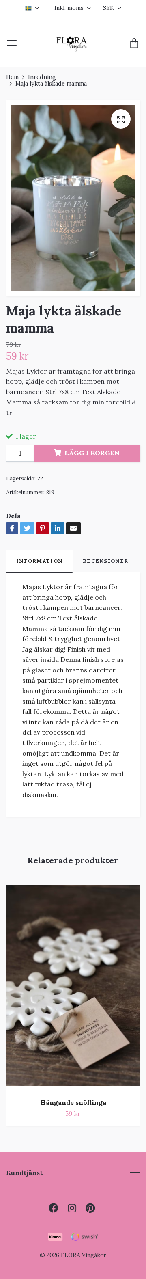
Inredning (42, 77)
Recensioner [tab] (105, 560)
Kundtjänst (24, 1173)
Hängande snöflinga (73, 1102)
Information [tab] (39, 560)
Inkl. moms (69, 7)
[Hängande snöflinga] (73, 988)
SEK (109, 7)
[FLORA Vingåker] (72, 44)
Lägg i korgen (92, 453)
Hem (12, 77)
